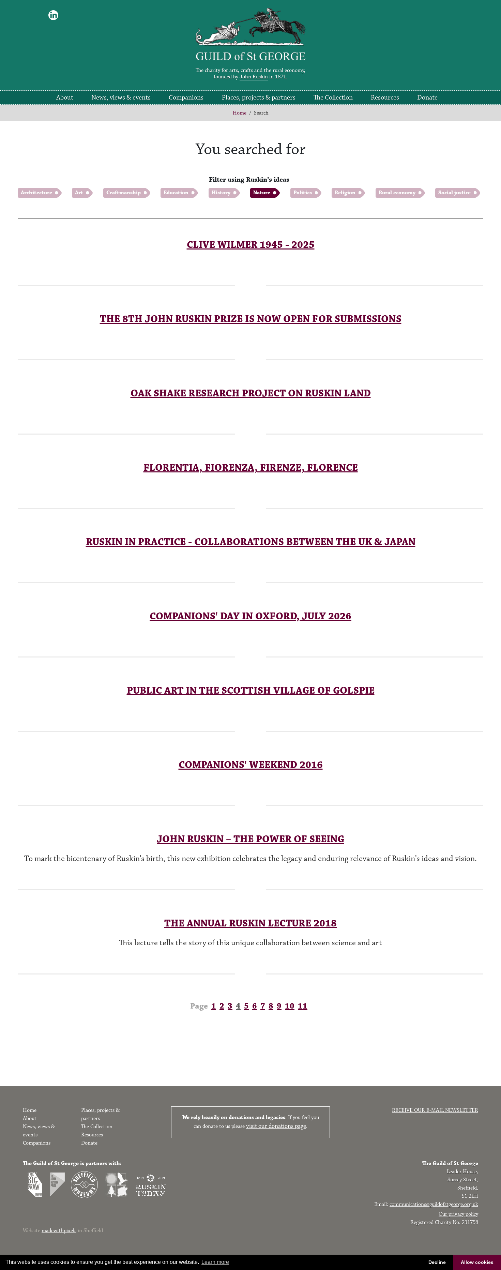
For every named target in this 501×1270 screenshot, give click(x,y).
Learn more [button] (215, 1262)
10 (289, 1006)
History (221, 193)
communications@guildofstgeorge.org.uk (434, 1204)
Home (239, 113)
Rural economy (397, 193)
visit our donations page (276, 1126)
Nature (261, 193)
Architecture (36, 193)
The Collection (333, 97)
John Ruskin (254, 77)
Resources (385, 97)
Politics (302, 193)
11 (302, 1006)
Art (79, 193)
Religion (345, 193)
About (64, 97)
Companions (186, 97)
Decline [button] (437, 1262)
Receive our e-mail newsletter (435, 1110)
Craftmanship (123, 193)
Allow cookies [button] (477, 1262)
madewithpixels (59, 1230)
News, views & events (121, 97)
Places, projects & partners (258, 97)
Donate (427, 97)
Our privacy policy (458, 1214)
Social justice (454, 193)
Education (176, 193)
